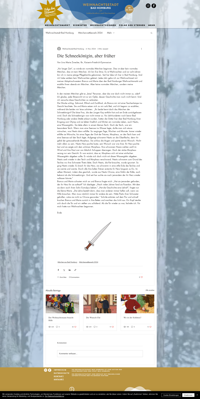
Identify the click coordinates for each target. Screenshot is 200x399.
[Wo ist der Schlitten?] (137, 303)
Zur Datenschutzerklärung (54, 396)
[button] (151, 33)
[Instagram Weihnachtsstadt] (45, 370)
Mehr (109, 32)
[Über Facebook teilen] (58, 270)
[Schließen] (197, 395)
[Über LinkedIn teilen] (70, 270)
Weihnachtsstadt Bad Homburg (60, 32)
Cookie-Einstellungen (171, 395)
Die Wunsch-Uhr (93, 317)
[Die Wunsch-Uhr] (100, 303)
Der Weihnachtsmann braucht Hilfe (60, 319)
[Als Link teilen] (75, 270)
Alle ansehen (150, 290)
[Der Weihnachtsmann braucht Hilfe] (62, 303)
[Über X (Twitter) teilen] (64, 270)
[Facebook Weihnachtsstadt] (154, 5)
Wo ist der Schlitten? (132, 317)
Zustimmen (188, 395)
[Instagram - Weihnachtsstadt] (148, 5)
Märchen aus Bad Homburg (67, 262)
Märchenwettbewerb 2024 (90, 32)
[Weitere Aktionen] (141, 48)
